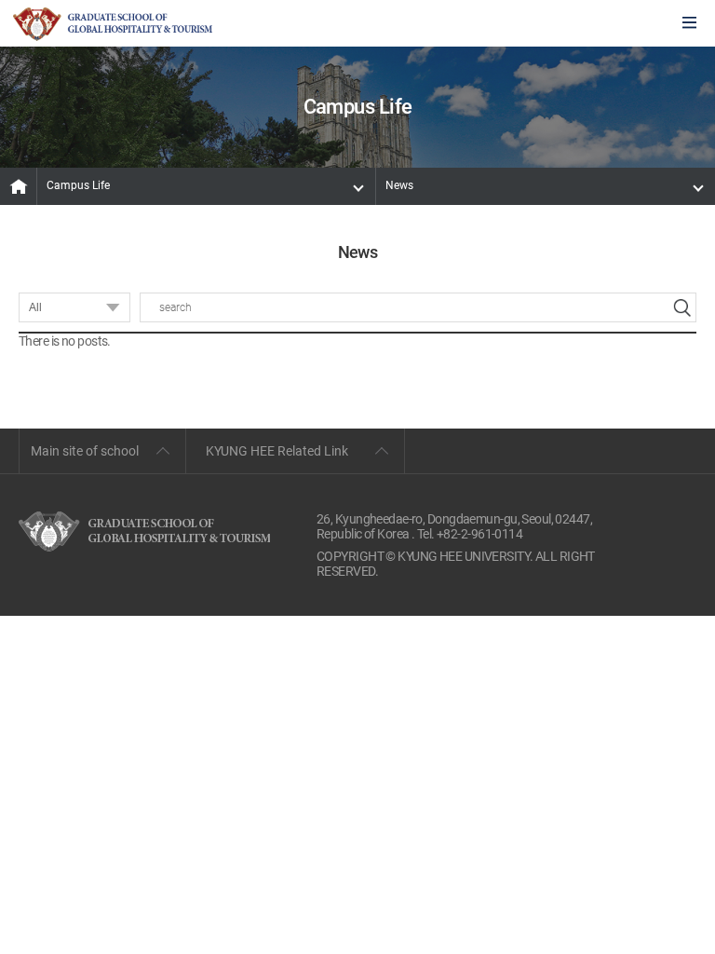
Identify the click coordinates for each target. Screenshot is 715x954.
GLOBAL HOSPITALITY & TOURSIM (112, 24)
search (681, 307)
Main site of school (85, 450)
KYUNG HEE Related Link (277, 450)
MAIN (18, 186)
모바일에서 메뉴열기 (689, 24)
